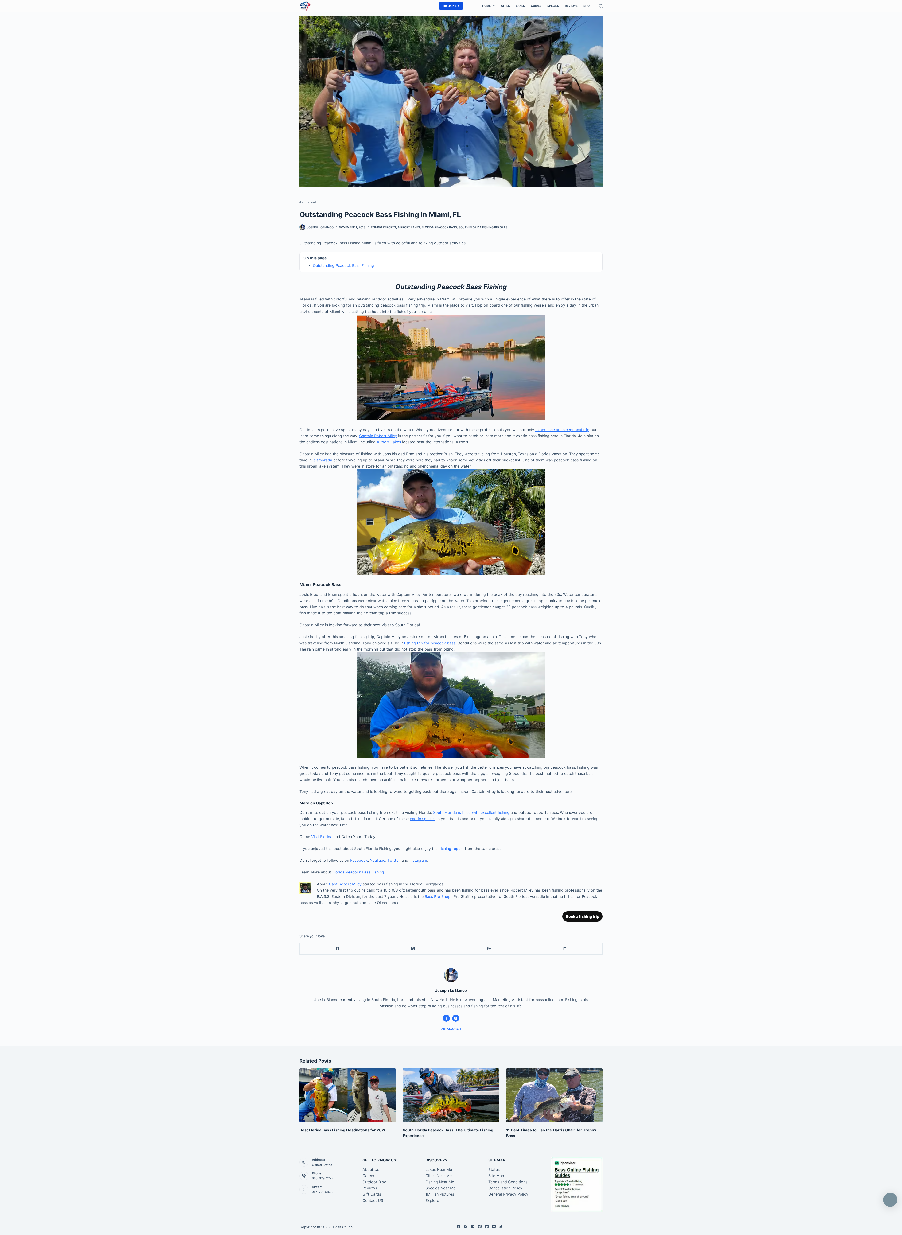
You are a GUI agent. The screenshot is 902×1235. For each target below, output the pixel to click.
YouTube (377, 860)
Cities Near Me (438, 1175)
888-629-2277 (322, 1178)
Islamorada (322, 460)
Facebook (359, 860)
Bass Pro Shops (438, 896)
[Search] (601, 6)
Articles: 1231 (451, 1028)
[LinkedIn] (565, 949)
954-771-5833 (322, 1192)
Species (553, 6)
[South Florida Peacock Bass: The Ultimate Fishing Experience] (451, 1095)
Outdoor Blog (374, 1182)
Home (486, 6)
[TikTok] (501, 1226)
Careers (369, 1175)
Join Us (453, 6)
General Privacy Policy (508, 1194)
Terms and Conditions (507, 1182)
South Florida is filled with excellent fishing (471, 812)
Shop (587, 6)
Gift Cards (371, 1194)
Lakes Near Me (438, 1169)
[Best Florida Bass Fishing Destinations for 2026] (347, 1095)
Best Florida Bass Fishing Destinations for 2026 (343, 1130)
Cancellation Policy (505, 1188)
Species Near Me (440, 1188)
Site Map (496, 1175)
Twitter (393, 860)
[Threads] (480, 1226)
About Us (370, 1169)
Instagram (418, 860)
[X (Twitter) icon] (455, 1018)
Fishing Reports (383, 227)
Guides (536, 6)
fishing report (451, 848)
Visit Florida (321, 836)
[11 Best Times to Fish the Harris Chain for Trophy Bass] (554, 1095)
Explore (432, 1200)
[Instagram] (472, 1226)
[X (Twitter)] (413, 949)
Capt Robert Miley (345, 884)
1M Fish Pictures (439, 1194)
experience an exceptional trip (562, 429)
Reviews (571, 6)
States (494, 1169)
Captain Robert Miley (378, 435)
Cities (505, 6)
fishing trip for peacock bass (429, 643)
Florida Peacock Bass (439, 227)
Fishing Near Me (439, 1182)
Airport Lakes (409, 227)
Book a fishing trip (582, 916)
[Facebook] (337, 949)
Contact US (372, 1200)
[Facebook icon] (446, 1018)
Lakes (520, 6)
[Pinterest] (489, 949)
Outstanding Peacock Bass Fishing (343, 265)
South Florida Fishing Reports (483, 227)
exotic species (422, 818)
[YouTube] (494, 1226)
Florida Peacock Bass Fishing (358, 872)
